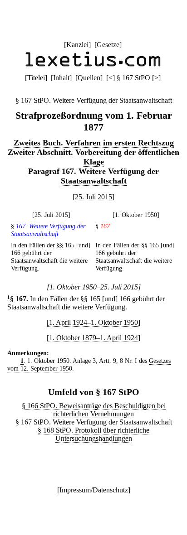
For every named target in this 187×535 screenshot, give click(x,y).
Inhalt (61, 78)
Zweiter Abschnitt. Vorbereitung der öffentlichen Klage (93, 157)
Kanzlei (77, 44)
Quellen (89, 78)
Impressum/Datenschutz (93, 490)
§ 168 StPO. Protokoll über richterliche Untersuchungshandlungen (93, 434)
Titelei (36, 78)
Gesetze (108, 44)
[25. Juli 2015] (93, 197)
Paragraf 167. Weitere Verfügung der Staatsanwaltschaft (93, 176)
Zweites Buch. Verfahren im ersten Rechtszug (94, 142)
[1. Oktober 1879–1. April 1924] (93, 338)
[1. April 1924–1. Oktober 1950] (93, 322)
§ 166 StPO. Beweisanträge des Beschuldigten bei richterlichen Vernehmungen (94, 410)
